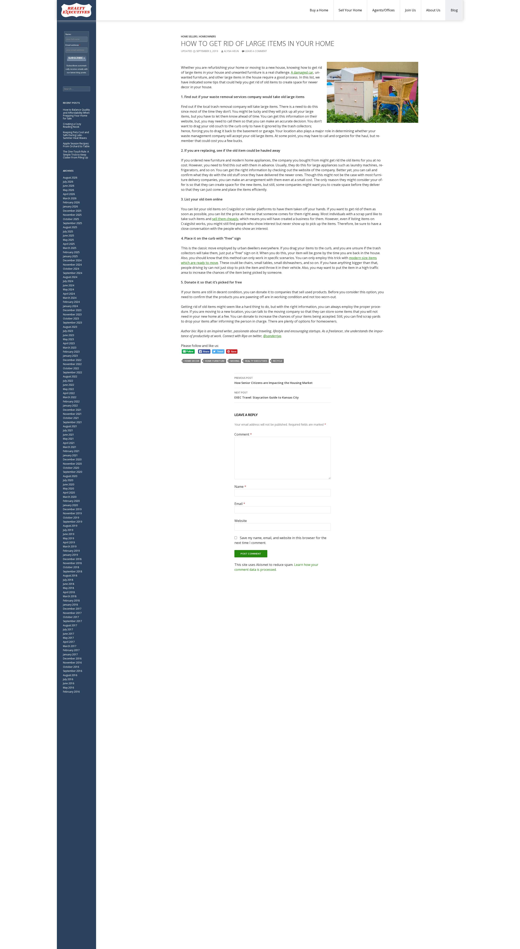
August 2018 (70, 575)
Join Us (410, 10)
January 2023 (70, 355)
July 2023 (68, 331)
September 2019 (72, 521)
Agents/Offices (383, 10)
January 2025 (70, 256)
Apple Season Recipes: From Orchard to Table (76, 145)
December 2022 (72, 360)
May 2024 (68, 289)
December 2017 (72, 608)
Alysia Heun (231, 51)
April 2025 (69, 244)
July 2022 (68, 380)
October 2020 (71, 468)
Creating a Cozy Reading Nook (72, 125)
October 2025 (71, 219)
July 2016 (68, 679)
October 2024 (71, 268)
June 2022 (68, 385)
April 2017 (69, 642)
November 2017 (72, 613)
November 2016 (72, 662)
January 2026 (70, 206)
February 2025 (71, 252)
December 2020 (72, 459)
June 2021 (68, 434)
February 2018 (71, 600)
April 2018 (69, 592)
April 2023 (69, 343)
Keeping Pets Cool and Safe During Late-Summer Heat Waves (76, 135)
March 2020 (69, 497)
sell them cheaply (225, 219)
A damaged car (302, 72)
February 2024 (71, 302)
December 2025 (72, 210)
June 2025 (68, 235)
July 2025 (68, 231)
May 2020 (68, 488)
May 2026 (68, 190)
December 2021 (72, 410)
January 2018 (70, 604)
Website (240, 521)
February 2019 (71, 550)
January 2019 (70, 555)
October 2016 (71, 667)
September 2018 (72, 571)
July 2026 (68, 181)
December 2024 (72, 260)
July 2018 (68, 580)
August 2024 (70, 277)
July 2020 (68, 480)
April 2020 (69, 492)
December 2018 (72, 559)
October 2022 (71, 368)
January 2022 (70, 405)
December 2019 (72, 509)
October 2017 (71, 617)
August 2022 (70, 376)
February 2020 (71, 501)
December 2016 (72, 658)
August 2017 (70, 625)
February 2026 (71, 202)
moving (234, 360)
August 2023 (70, 327)
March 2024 (69, 298)
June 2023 (68, 335)
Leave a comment (256, 51)
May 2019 (68, 538)
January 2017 (70, 654)
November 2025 (72, 215)
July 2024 (68, 281)
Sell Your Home (350, 10)
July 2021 (68, 430)
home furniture (215, 360)
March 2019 (69, 546)
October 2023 (71, 318)
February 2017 (71, 650)
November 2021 (72, 414)
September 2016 (72, 671)
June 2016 (68, 683)
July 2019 (68, 530)
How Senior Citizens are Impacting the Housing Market (273, 380)
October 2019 (71, 517)
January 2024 (70, 306)
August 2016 (70, 675)
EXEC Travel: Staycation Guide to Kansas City (266, 395)
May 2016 (68, 687)
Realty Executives (256, 360)
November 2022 (72, 364)
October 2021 (71, 418)
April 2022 (69, 393)
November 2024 (72, 264)
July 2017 (68, 629)
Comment (243, 434)
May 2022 (68, 389)
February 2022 (71, 401)
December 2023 (72, 310)
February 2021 (71, 451)
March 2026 (69, 198)
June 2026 (68, 185)
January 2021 (70, 455)
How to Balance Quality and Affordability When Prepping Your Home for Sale (76, 114)
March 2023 (69, 347)
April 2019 (69, 542)
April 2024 (69, 293)
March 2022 (69, 397)
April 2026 (69, 194)
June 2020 (68, 484)
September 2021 (72, 422)
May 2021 (68, 438)
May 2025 (68, 240)
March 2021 (69, 447)
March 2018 (69, 596)
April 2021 (69, 443)
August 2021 (70, 426)
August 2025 (70, 227)
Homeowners (207, 36)
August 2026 (70, 177)
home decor (191, 360)
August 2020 (70, 476)
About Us (433, 10)
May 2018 (68, 588)
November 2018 (72, 563)
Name (240, 486)
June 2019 (68, 534)
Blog (454, 10)
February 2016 (71, 691)
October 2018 (71, 567)
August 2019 (70, 525)
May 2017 (68, 638)
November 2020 (72, 463)
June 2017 (68, 633)
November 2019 (72, 513)
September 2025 (72, 223)
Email (239, 503)
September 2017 (72, 621)
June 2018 (68, 584)
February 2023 (71, 351)
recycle (277, 360)
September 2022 (72, 372)
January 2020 (70, 505)
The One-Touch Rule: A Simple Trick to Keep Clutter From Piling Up (76, 154)
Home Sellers (189, 36)
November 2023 (72, 314)
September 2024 (72, 273)
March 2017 (69, 646)
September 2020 (72, 472)
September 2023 (72, 322)
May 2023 (68, 339)
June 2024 (68, 285)
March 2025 (69, 248)
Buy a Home (319, 10)
